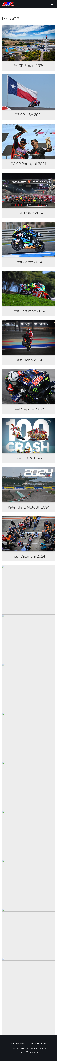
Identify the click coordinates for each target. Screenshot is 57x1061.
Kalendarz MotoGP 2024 (28, 507)
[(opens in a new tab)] (28, 43)
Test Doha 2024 (28, 360)
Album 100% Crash (28, 458)
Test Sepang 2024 (28, 409)
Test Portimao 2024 (28, 311)
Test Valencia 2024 (28, 556)
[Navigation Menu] (52, 4)
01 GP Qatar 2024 (28, 213)
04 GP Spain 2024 (28, 65)
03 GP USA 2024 (28, 114)
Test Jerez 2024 (28, 262)
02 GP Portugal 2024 (28, 163)
